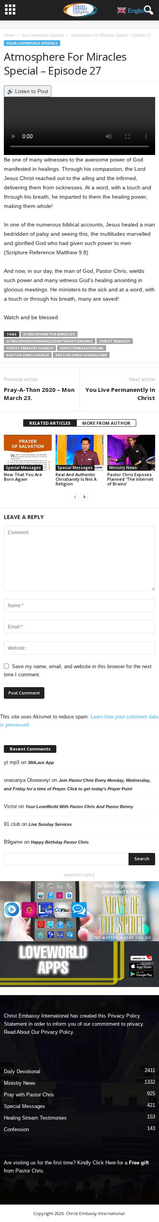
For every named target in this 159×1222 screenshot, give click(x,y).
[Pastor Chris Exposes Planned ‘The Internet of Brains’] (131, 453)
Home (9, 35)
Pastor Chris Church (28, 354)
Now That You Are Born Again (23, 476)
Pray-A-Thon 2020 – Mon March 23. (39, 394)
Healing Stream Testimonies (35, 1118)
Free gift (139, 1163)
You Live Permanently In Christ (120, 394)
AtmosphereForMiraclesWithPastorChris (50, 341)
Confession (16, 1129)
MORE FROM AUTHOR (106, 423)
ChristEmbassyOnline (81, 348)
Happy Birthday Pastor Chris (60, 842)
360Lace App (41, 762)
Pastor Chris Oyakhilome (81, 354)
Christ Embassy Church (30, 348)
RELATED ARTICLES (50, 423)
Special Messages (23, 467)
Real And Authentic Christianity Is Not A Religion (76, 479)
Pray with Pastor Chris (29, 1095)
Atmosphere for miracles (49, 334)
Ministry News (123, 467)
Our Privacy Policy (52, 1032)
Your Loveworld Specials (43, 35)
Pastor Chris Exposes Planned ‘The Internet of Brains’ (130, 479)
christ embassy (114, 341)
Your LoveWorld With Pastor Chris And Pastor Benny (79, 806)
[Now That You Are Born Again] (28, 453)
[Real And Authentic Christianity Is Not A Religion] (79, 453)
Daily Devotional (22, 1071)
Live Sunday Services (50, 824)
